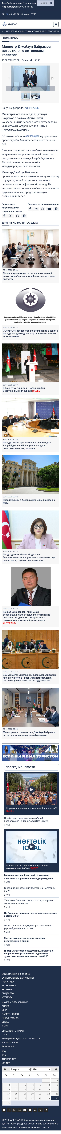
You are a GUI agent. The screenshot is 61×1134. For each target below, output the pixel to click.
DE (14, 14)
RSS (4, 1055)
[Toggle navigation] (55, 24)
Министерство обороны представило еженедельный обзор (27, 867)
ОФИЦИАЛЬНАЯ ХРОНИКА (16, 974)
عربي (27, 14)
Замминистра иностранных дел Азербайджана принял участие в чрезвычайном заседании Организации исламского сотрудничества (29, 678)
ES (21, 14)
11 (16, 1089)
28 (40, 1098)
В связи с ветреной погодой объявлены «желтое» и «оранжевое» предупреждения (28, 877)
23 (57, 1094)
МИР (4, 1010)
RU (7, 14)
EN (10, 14)
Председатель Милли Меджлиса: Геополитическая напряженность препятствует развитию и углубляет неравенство (30, 557)
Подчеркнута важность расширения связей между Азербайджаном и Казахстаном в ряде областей (29, 276)
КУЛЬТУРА (7, 997)
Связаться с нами (13, 1031)
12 (25, 1089)
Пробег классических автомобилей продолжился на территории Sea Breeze (26, 819)
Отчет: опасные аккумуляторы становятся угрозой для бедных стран (28, 927)
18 (16, 1094)
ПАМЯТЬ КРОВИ (10, 1014)
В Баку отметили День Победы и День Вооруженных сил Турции (24, 389)
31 (8, 1103)
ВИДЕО (5, 1022)
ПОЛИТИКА (10, 37)
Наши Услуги (10, 1042)
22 (48, 1094)
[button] (30, 78)
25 (16, 1098)
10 (8, 1089)
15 (48, 1089)
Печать (26, 60)
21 (40, 1094)
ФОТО (5, 1025)
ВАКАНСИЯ (8, 1046)
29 (48, 1098)
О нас (5, 1034)
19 (25, 1094)
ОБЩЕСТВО (8, 993)
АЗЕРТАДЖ (31, 107)
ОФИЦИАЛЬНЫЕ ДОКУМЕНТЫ (18, 978)
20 (32, 1094)
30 (57, 1098)
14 (40, 1089)
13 (32, 1089)
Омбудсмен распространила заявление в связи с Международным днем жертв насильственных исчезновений (30, 333)
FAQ (4, 1051)
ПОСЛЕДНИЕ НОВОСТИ (20, 767)
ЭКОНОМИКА (9, 985)
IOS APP (6, 1063)
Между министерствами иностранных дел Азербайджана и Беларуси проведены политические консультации (27, 445)
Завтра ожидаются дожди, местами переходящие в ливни (24, 939)
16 (57, 1089)
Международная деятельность (21, 1038)
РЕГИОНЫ (7, 989)
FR (18, 14)
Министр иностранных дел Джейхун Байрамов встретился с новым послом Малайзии (29, 733)
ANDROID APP (9, 1059)
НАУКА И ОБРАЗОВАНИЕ (15, 1002)
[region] (31, 867)
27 (32, 1098)
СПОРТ (5, 1006)
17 (8, 1094)
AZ (3, 14)
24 (8, 1098)
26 (25, 1098)
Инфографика (10, 1018)
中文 (33, 14)
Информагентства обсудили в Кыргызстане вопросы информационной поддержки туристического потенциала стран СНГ (28, 953)
